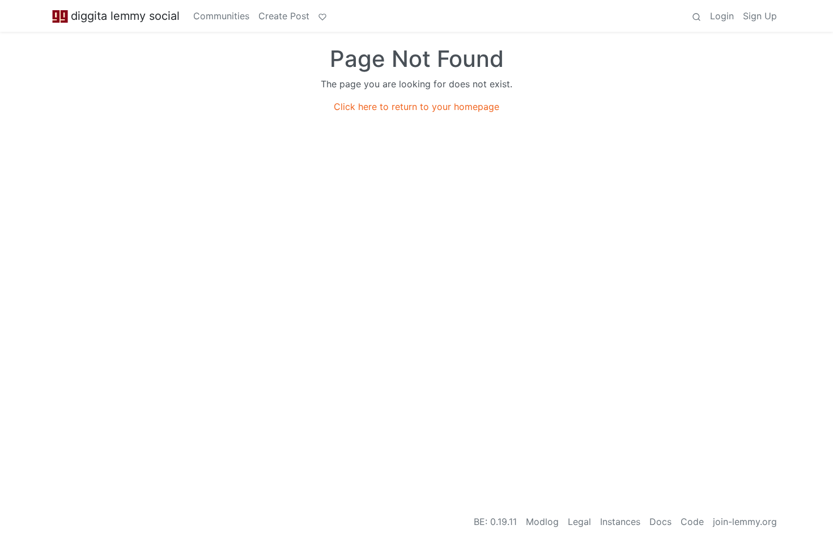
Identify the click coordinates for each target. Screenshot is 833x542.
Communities (221, 16)
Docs (660, 521)
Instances (620, 521)
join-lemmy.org (745, 521)
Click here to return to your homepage (416, 106)
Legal (579, 521)
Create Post (283, 16)
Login (722, 16)
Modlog (542, 521)
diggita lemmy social (125, 16)
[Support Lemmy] (322, 16)
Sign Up (760, 16)
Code (692, 521)
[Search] (696, 16)
